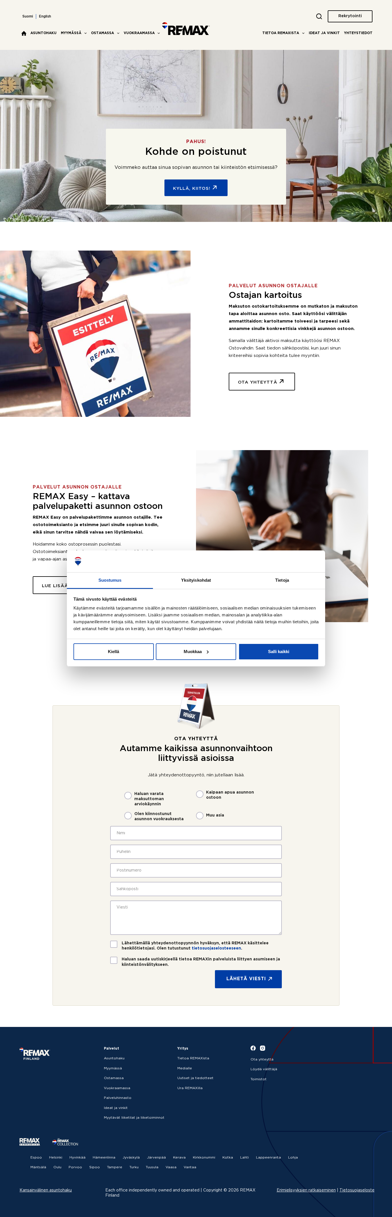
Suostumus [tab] (110, 580)
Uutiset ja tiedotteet (195, 1078)
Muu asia (215, 815)
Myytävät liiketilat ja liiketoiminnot (134, 1117)
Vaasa (171, 1167)
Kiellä (113, 651)
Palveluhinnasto (117, 1097)
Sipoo (94, 1167)
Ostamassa (102, 33)
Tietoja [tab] (282, 580)
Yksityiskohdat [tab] (196, 580)
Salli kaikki (278, 651)
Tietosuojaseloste (356, 1190)
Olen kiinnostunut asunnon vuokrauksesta (159, 816)
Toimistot (259, 1079)
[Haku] (319, 16)
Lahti (244, 1157)
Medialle (184, 1068)
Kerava (179, 1157)
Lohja (293, 1157)
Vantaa (190, 1167)
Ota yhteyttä (262, 1059)
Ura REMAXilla (190, 1088)
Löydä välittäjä (264, 1069)
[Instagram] (262, 1048)
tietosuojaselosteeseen (216, 948)
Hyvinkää (77, 1157)
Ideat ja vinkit (324, 33)
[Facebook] (253, 1048)
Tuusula (152, 1167)
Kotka (227, 1157)
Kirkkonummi (204, 1157)
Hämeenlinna (104, 1157)
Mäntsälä (38, 1167)
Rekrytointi (350, 16)
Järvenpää (156, 1157)
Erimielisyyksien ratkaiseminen (306, 1190)
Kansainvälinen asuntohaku (46, 1190)
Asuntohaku (43, 33)
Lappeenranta (268, 1157)
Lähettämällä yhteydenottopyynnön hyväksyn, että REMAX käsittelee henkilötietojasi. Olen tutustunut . (195, 945)
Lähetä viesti (246, 979)
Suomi (27, 16)
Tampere (114, 1167)
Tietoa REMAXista (280, 33)
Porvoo (75, 1167)
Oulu (57, 1167)
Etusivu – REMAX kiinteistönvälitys (24, 33)
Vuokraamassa (139, 33)
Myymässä (71, 33)
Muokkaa (193, 651)
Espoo (36, 1157)
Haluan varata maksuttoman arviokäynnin (149, 799)
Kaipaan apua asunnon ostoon (230, 795)
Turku (134, 1167)
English (45, 16)
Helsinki (55, 1157)
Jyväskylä (131, 1157)
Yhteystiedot (358, 33)
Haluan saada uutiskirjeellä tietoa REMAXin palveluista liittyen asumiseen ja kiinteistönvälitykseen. (201, 962)
